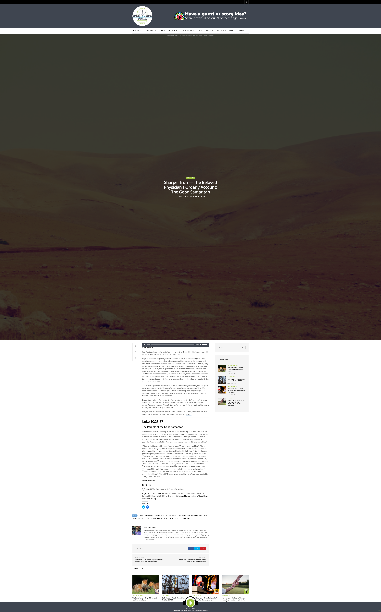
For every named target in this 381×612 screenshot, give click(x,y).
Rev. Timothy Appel (181, 196)
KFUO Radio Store (150, 2)
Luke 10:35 (150, 489)
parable (135, 518)
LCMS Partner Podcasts (191, 31)
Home (134, 2)
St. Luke (147, 518)
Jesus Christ (194, 515)
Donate (169, 2)
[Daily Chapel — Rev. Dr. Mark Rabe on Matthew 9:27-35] (222, 380)
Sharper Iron (190, 177)
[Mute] (201, 345)
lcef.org (188, 414)
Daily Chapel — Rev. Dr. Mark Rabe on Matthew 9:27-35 (236, 380)
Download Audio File (149, 348)
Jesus (188, 515)
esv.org (153, 498)
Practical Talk (173, 31)
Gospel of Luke (182, 515)
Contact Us (141, 2)
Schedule (220, 31)
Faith (162, 515)
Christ (141, 515)
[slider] (205, 344)
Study (161, 31)
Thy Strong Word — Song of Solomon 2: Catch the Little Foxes (235, 369)
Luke (200, 515)
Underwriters (161, 2)
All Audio (135, 31)
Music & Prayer (149, 31)
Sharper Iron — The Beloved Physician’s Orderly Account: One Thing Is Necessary (192, 560)
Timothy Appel (186, 518)
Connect (232, 31)
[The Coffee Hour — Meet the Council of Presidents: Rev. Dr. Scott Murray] (222, 389)
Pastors (141, 518)
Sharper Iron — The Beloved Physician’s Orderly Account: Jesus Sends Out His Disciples (149, 560)
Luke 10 (205, 515)
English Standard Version (151, 493)
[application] (175, 345)
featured (168, 515)
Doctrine (157, 515)
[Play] (145, 345)
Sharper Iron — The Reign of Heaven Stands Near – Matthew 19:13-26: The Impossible (236, 403)
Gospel (174, 515)
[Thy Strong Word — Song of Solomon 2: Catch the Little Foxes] (222, 368)
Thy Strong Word (233, 365)
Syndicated (209, 31)
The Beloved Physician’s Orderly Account (161, 518)
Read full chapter (148, 481)
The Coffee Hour (232, 386)
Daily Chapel (231, 376)
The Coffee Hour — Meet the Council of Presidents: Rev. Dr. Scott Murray (236, 390)
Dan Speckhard (149, 515)
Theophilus (178, 518)
